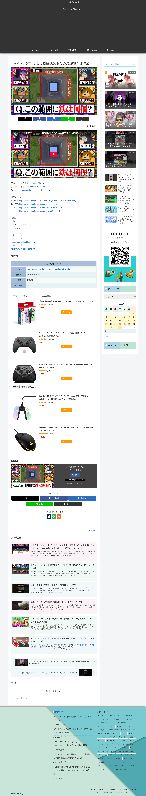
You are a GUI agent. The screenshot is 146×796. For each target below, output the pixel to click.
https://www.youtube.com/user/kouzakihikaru (38, 204)
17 (106, 324)
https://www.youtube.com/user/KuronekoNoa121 (39, 207)
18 (111, 324)
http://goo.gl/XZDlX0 (35, 187)
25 (111, 328)
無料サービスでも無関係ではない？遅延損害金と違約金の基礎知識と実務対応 (72, 756)
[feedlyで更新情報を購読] (54, 516)
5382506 (51, 339)
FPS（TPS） (112, 789)
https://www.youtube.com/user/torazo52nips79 (39, 211)
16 (134, 320)
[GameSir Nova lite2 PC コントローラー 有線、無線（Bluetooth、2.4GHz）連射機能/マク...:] (24, 345)
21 (125, 324)
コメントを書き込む (53, 691)
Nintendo (133, 789)
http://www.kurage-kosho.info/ (23, 249)
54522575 (51, 304)
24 (106, 328)
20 (120, 324)
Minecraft (102, 789)
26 (115, 328)
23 (134, 324)
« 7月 (106, 337)
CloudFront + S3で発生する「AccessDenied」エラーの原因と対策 (70, 743)
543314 (50, 402)
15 (129, 320)
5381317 (51, 371)
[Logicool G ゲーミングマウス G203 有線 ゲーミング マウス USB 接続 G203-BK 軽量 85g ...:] (24, 439)
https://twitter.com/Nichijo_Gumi (35, 190)
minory (59, 711)
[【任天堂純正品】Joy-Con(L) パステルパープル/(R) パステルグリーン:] (24, 313)
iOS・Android (123, 789)
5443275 (51, 434)
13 (120, 320)
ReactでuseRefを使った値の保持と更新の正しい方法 (72, 718)
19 (115, 324)
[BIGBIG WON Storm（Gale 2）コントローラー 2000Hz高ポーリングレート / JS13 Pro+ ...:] (24, 376)
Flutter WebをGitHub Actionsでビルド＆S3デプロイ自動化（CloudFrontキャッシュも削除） (72, 770)
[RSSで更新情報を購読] (59, 516)
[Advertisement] (73, 31)
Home (94, 789)
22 (129, 324)
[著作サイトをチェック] (49, 516)
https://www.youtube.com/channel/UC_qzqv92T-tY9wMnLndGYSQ (47, 200)
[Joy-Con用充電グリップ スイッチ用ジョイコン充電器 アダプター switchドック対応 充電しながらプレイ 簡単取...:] (24, 408)
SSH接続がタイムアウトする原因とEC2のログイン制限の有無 (72, 731)
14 (125, 320)
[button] (82, 119)
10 (106, 320)
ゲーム (15, 461)
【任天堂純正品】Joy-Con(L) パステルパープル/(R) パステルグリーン (66, 301)
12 (115, 320)
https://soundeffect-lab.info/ (22, 242)
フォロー (76, 475)
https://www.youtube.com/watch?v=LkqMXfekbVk (48, 269)
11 (111, 320)
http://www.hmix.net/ (19, 228)
